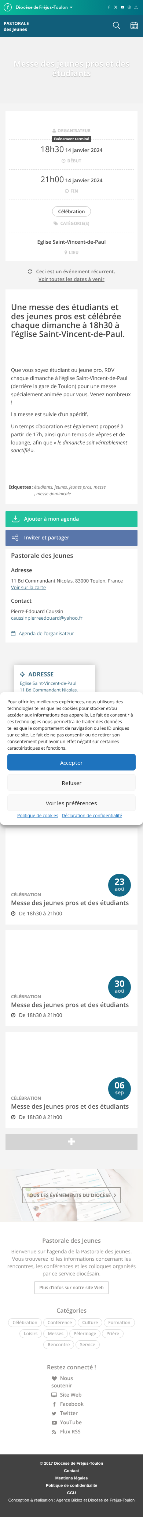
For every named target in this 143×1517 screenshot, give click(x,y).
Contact (71, 1471)
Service (87, 1344)
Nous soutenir (62, 1382)
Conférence (60, 1322)
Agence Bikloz (69, 1500)
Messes (55, 1333)
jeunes (61, 487)
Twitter (68, 1413)
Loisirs (30, 1333)
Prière (112, 1333)
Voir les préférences (71, 802)
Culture (90, 1322)
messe (100, 487)
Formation (119, 1322)
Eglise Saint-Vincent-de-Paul (71, 242)
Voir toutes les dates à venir (71, 279)
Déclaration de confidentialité (92, 815)
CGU (71, 1493)
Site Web (70, 1394)
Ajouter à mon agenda (51, 518)
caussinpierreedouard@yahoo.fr (46, 618)
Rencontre (59, 1344)
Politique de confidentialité (71, 1485)
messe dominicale (53, 493)
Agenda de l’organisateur (46, 633)
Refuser (72, 782)
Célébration (71, 211)
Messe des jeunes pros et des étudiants (70, 902)
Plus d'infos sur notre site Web (71, 1287)
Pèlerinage (85, 1333)
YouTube (70, 1422)
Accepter (71, 762)
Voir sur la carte (28, 587)
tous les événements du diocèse (69, 1195)
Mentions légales (71, 1478)
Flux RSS (70, 1431)
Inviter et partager (46, 537)
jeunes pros (80, 487)
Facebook (71, 1404)
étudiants (43, 487)
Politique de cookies (37, 815)
